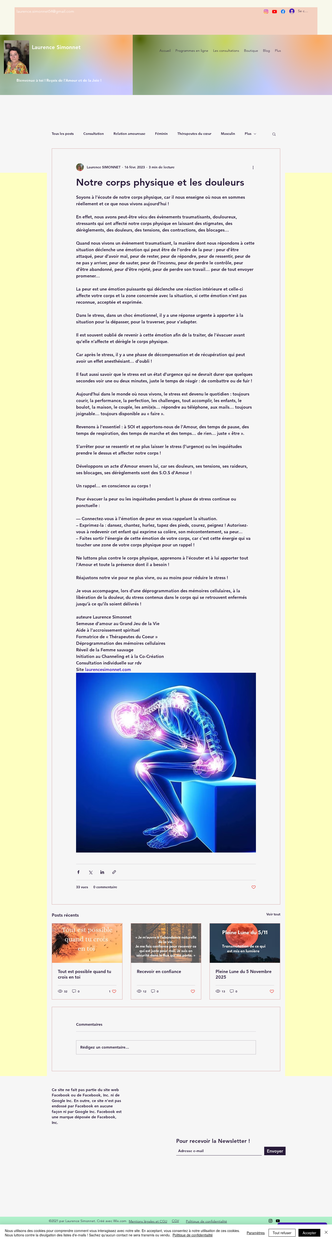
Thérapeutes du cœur (194, 133)
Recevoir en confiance (159, 971)
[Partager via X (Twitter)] (90, 872)
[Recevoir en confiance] (166, 943)
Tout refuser (282, 1232)
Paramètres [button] (256, 1232)
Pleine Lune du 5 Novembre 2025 (243, 974)
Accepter (309, 1232)
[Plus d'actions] (253, 167)
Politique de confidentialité (193, 1234)
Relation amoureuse (129, 133)
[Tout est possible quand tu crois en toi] (87, 943)
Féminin (161, 133)
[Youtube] (274, 11)
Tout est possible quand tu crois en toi (84, 974)
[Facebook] (283, 11)
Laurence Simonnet (56, 47)
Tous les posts (63, 133)
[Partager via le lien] (114, 872)
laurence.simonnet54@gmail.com (45, 11)
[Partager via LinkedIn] (102, 872)
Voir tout (273, 914)
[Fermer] (326, 1232)
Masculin (228, 133)
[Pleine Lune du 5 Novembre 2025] (245, 943)
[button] (274, 134)
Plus (248, 133)
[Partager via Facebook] (78, 872)
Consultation (93, 133)
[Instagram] (266, 11)
